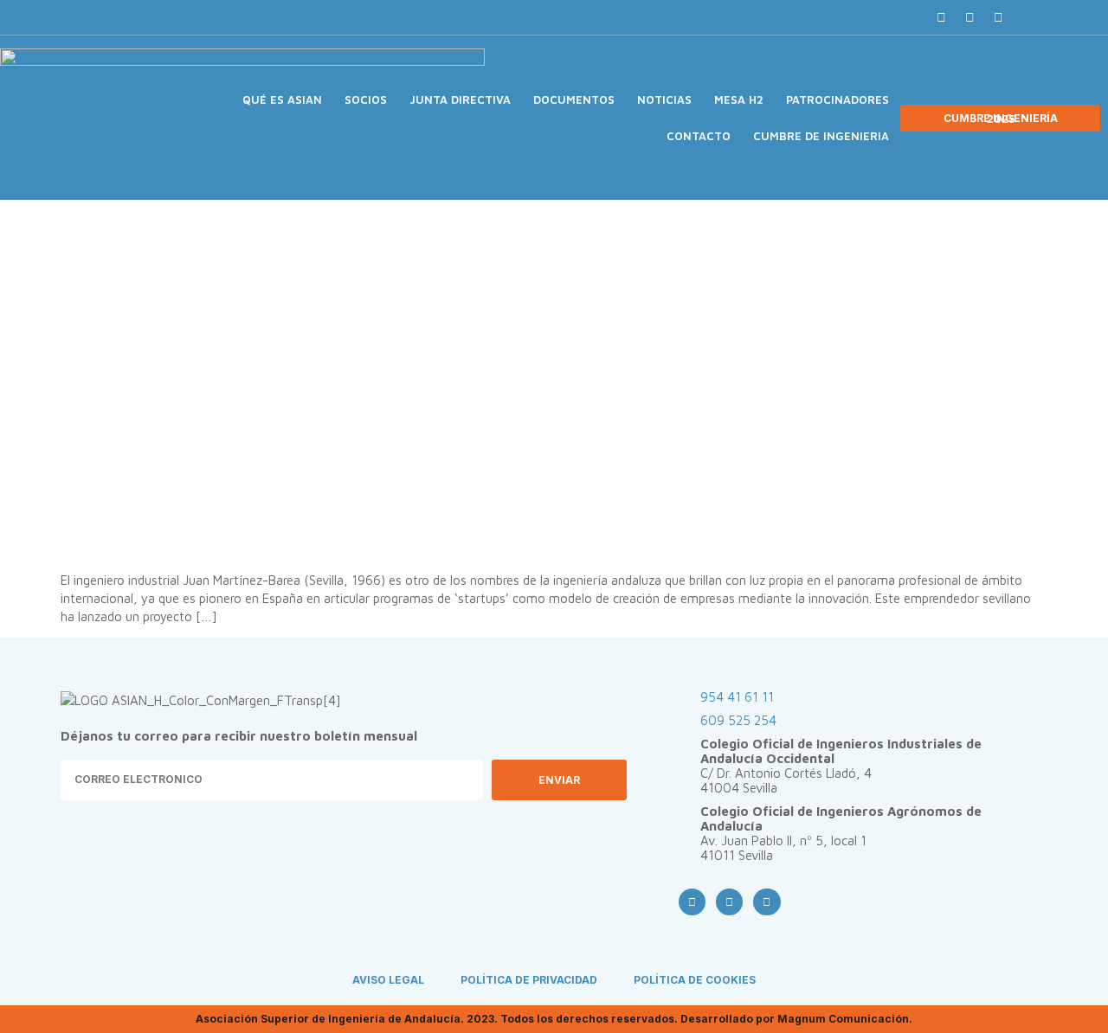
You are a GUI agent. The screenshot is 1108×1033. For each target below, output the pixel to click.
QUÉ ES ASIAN (282, 99)
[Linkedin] (998, 17)
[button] (1028, 17)
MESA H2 (738, 99)
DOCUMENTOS (574, 99)
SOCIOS (366, 99)
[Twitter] (969, 17)
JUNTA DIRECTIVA (460, 99)
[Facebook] (941, 17)
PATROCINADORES (837, 99)
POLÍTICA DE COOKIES (695, 979)
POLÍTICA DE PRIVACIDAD (529, 979)
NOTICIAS (664, 99)
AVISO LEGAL (388, 979)
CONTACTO (699, 136)
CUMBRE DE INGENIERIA (821, 136)
